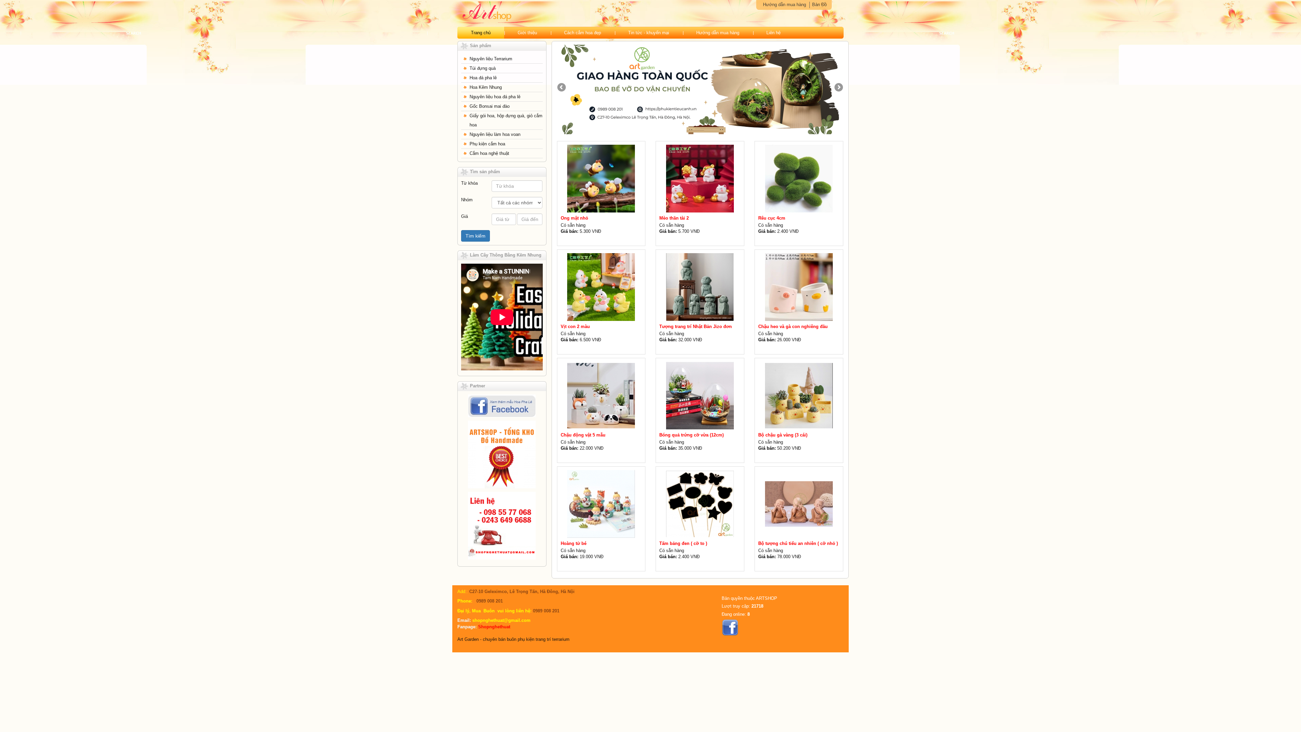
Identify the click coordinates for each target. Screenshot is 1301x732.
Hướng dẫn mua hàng (784, 4)
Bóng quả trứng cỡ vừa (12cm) (691, 435)
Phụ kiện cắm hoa (487, 143)
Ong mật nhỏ (574, 218)
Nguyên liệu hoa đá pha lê (495, 96)
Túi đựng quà (483, 68)
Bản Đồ (819, 4)
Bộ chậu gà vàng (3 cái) (782, 435)
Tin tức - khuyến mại (648, 32)
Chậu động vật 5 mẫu (583, 435)
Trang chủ (481, 32)
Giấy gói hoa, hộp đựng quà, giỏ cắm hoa (506, 120)
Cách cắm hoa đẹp (582, 32)
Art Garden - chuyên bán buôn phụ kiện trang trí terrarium (513, 639)
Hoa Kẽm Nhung (486, 87)
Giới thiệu (527, 32)
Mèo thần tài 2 (674, 218)
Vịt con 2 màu (575, 326)
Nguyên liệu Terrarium (491, 58)
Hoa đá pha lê (483, 77)
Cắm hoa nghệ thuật (489, 153)
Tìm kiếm (476, 236)
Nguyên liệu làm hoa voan (495, 134)
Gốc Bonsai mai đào (490, 106)
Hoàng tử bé (573, 543)
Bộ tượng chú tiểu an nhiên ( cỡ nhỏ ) (798, 543)
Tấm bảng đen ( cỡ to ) (683, 543)
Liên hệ (773, 32)
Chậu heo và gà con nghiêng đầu (793, 326)
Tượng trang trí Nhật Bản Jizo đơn (695, 326)
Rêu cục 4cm (771, 218)
